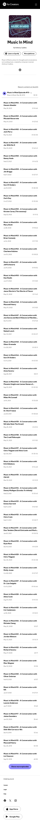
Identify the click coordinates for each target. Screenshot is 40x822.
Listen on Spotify (13, 54)
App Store (13, 809)
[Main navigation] (36, 4)
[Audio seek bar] (20, 97)
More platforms (29, 54)
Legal (5, 789)
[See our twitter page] (10, 800)
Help (5, 794)
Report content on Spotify (28, 87)
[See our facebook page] (5, 800)
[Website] (20, 70)
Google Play (14, 816)
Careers (6, 785)
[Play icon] (4, 93)
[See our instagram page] (15, 800)
